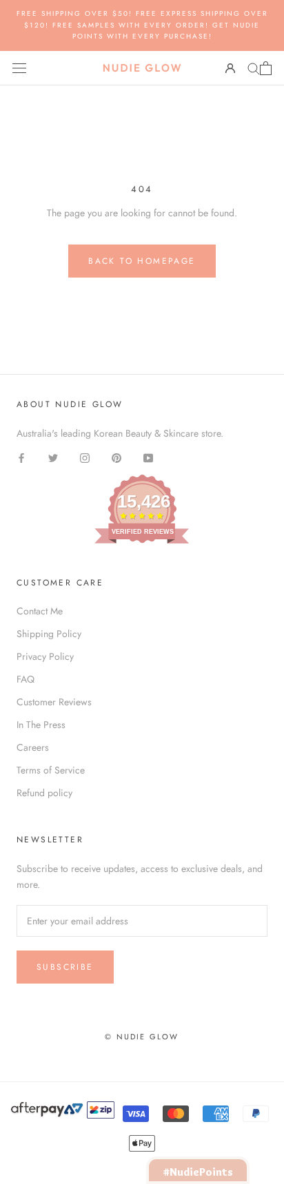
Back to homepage (141, 261)
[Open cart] (266, 68)
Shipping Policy (49, 634)
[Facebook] (21, 457)
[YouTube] (148, 457)
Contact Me (40, 611)
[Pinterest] (116, 457)
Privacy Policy (45, 656)
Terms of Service (51, 770)
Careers (33, 747)
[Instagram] (85, 457)
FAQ (25, 679)
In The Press (41, 724)
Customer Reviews (54, 702)
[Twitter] (53, 457)
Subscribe (65, 967)
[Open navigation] (19, 68)
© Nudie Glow (142, 1036)
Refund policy (44, 793)
